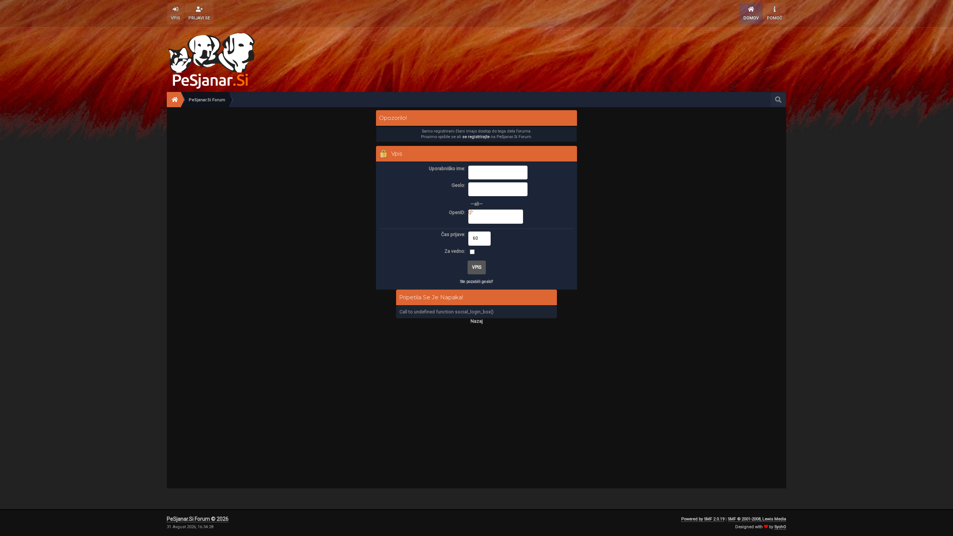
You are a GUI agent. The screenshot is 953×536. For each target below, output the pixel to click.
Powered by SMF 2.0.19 (702, 519)
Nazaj (477, 321)
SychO (780, 526)
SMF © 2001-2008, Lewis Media (757, 519)
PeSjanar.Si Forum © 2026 (198, 519)
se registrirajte (476, 136)
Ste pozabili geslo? (476, 281)
